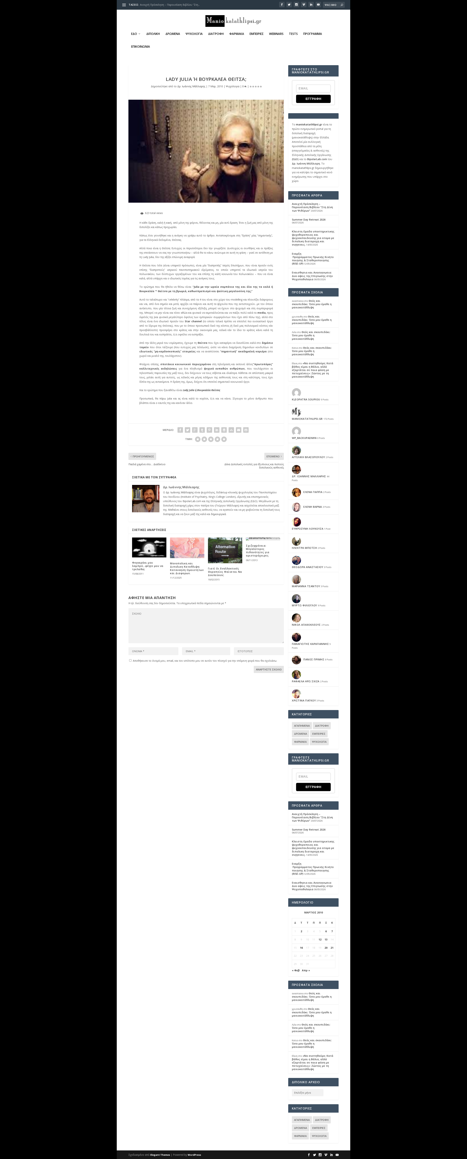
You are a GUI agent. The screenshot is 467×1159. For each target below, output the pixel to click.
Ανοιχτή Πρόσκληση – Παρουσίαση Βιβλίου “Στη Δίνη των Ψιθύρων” (312, 207)
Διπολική (153, 34)
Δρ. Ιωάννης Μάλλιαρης (191, 86)
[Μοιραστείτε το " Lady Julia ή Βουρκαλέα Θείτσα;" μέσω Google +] (194, 430)
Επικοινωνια (140, 47)
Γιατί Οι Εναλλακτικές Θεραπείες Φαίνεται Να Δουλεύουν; (225, 572)
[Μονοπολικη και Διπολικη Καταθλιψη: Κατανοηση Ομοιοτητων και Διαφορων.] (187, 548)
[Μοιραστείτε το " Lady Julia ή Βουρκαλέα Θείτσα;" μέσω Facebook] (180, 430)
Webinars (276, 34)
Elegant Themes (160, 1154)
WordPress (194, 1154)
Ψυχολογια (194, 34)
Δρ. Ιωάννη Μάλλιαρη (306, 163)
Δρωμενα (172, 34)
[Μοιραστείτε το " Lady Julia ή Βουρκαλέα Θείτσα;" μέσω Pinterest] (209, 430)
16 (301, 947)
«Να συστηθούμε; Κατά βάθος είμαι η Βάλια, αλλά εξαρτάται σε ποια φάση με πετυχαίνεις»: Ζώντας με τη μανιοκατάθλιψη (312, 370)
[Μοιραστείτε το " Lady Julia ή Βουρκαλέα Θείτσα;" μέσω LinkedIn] (216, 430)
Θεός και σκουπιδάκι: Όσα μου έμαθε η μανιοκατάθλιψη (312, 304)
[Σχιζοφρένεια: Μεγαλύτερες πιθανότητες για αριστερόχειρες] (263, 539)
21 (332, 947)
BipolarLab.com (317, 159)
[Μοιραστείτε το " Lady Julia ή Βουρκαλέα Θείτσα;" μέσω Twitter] (187, 430)
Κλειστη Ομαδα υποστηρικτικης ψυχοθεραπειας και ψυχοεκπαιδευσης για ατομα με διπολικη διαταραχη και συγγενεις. (313, 238)
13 (326, 939)
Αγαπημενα (302, 725)
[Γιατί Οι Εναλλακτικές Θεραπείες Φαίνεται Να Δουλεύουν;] (225, 550)
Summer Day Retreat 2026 (155, 4)
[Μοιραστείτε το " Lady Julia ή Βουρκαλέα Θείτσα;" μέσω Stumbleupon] (231, 430)
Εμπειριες (257, 34)
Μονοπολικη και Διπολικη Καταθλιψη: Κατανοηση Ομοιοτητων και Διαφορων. (187, 568)
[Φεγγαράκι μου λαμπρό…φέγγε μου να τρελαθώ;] (149, 547)
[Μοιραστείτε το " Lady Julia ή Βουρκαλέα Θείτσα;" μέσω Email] (238, 430)
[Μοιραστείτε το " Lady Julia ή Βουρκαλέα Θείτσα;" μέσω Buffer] (224, 430)
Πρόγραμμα (312, 34)
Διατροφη (216, 34)
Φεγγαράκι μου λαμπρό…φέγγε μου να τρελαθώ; (147, 566)
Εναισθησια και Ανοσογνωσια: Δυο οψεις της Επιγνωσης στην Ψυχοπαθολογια (312, 276)
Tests (293, 34)
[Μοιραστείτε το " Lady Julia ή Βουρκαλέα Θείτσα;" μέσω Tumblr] (202, 430)
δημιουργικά (218, 514)
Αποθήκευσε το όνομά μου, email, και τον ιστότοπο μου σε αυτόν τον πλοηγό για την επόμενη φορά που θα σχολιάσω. (205, 660)
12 (320, 939)
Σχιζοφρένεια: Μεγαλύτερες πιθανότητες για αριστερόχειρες (257, 550)
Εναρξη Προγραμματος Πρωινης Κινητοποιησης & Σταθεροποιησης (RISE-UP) (313, 258)
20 (326, 947)
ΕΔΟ (134, 34)
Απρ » (306, 970)
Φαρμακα (236, 34)
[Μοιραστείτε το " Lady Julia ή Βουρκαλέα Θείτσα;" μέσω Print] (246, 430)
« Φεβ (296, 970)
